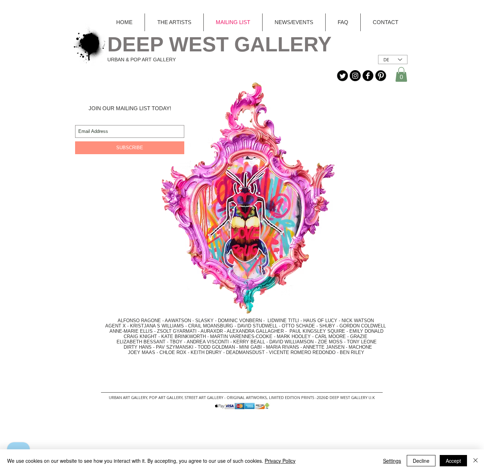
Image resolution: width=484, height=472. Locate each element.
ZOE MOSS (330, 341)
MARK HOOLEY (294, 336)
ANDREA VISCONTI (208, 341)
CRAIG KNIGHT (141, 336)
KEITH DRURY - (208, 352)
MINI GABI (250, 347)
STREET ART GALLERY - (206, 397)
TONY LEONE (362, 341)
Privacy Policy (280, 460)
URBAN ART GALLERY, (128, 397)
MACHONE (360, 347)
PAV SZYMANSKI (175, 347)
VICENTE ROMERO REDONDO (302, 352)
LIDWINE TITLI (283, 320)
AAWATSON (178, 320)
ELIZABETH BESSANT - (135, 341)
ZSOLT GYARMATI (177, 331)
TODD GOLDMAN (216, 347)
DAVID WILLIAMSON (291, 341)
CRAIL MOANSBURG (210, 325)
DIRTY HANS (138, 347)
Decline (421, 460)
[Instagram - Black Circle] (355, 75)
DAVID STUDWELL (257, 325)
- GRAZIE (356, 336)
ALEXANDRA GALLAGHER (255, 331)
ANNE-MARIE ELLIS (131, 331)
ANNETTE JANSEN (324, 347)
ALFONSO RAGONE (131, 320)
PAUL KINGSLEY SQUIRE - (319, 331)
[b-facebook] (367, 75)
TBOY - (178, 341)
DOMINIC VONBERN (240, 320)
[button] (401, 74)
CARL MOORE (330, 336)
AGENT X (113, 325)
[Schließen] (475, 460)
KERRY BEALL (249, 341)
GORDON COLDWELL (362, 325)
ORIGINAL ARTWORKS (247, 397)
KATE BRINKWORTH (183, 336)
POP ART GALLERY (165, 397)
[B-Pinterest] (380, 75)
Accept (453, 460)
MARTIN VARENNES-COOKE (241, 336)
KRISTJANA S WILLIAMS (157, 325)
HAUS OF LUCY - (322, 320)
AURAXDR (212, 331)
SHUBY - (329, 325)
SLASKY (205, 320)
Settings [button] (392, 460)
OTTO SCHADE (298, 325)
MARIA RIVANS (283, 347)
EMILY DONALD (366, 331)
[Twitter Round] (342, 75)
